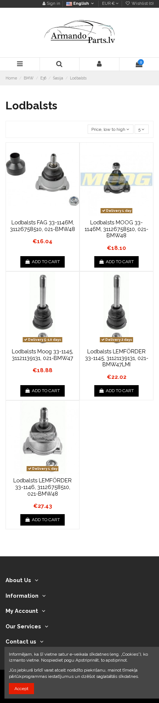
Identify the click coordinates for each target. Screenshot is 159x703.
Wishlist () (142, 3)
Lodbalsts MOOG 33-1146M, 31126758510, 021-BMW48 (116, 228)
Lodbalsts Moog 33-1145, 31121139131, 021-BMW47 (42, 354)
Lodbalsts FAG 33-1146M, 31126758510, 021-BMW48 (42, 225)
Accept (21, 688)
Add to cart (46, 261)
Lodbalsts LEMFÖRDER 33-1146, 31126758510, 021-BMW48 (42, 486)
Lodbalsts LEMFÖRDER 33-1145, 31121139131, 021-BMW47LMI (116, 357)
